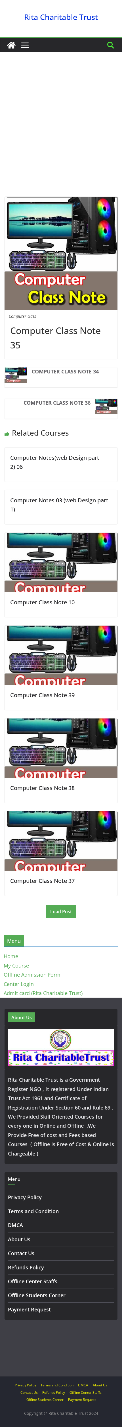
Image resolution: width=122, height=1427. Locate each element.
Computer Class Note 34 (65, 371)
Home (11, 956)
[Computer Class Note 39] (61, 630)
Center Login (19, 984)
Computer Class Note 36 (57, 402)
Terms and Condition (33, 1211)
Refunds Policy (26, 1267)
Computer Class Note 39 (42, 695)
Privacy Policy (25, 1197)
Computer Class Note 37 (42, 881)
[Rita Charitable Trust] (11, 45)
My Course (16, 965)
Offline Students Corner (37, 1295)
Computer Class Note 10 (42, 602)
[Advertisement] (61, 133)
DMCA (15, 1225)
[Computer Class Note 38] (61, 723)
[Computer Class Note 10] (61, 537)
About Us (19, 1239)
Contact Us (21, 1253)
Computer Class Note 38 (42, 788)
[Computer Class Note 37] (61, 815)
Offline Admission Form (32, 974)
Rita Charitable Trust (61, 17)
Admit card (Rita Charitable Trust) (43, 993)
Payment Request (29, 1309)
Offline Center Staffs (32, 1281)
